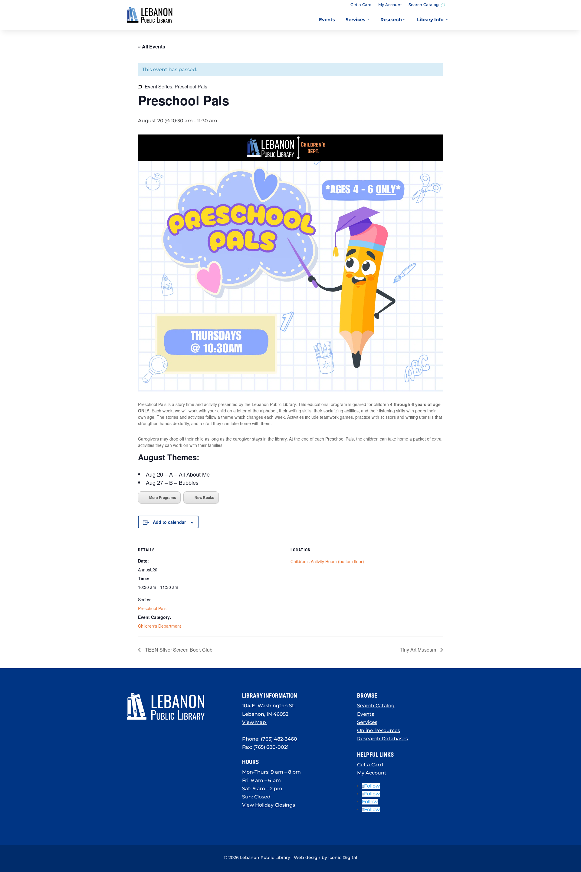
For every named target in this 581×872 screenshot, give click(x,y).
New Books (204, 497)
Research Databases (382, 739)
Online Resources (378, 730)
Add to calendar (169, 522)
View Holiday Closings (268, 805)
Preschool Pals (152, 608)
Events (365, 714)
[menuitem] (327, 19)
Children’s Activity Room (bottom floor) (327, 561)
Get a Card (361, 4)
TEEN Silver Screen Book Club (178, 649)
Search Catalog (424, 4)
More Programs (162, 497)
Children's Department (159, 626)
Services (367, 722)
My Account (390, 4)
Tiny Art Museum (418, 649)
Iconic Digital (342, 857)
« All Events (151, 46)
